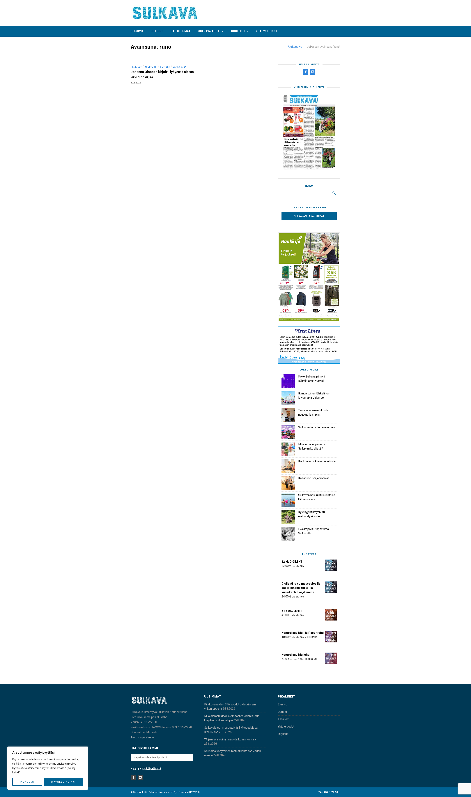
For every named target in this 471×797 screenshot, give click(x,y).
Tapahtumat (181, 31)
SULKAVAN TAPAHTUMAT (309, 216)
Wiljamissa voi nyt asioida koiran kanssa (230, 739)
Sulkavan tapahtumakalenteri (316, 427)
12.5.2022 (136, 82)
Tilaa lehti (284, 719)
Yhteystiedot (266, 31)
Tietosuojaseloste (142, 737)
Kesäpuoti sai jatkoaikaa (313, 478)
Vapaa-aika (179, 67)
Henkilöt (136, 67)
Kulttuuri (151, 67)
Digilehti (238, 31)
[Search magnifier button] (334, 193)
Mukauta (27, 781)
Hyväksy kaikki (63, 781)
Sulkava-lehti (209, 31)
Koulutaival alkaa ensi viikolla (317, 461)
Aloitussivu (295, 46)
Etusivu (137, 31)
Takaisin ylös (328, 792)
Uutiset (157, 31)
